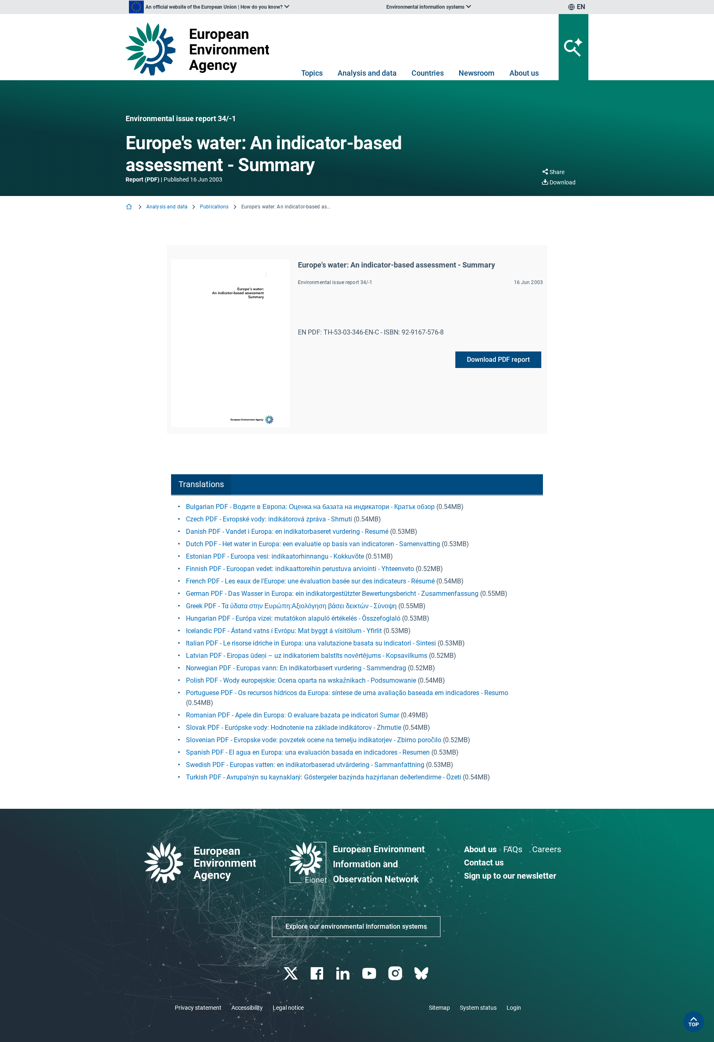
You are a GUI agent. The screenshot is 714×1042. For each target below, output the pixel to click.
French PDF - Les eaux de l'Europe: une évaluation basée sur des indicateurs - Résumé (310, 581)
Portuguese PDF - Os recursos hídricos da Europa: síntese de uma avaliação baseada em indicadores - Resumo (347, 693)
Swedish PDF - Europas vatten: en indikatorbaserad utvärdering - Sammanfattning (305, 765)
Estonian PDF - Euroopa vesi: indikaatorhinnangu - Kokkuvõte (275, 556)
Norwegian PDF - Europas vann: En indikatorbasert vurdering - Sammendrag (296, 668)
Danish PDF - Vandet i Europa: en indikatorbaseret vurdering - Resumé (287, 531)
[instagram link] (396, 973)
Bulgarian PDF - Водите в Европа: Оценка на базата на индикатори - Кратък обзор (310, 507)
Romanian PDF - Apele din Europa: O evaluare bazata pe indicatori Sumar (292, 715)
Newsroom (477, 73)
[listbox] (209, 7)
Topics (312, 73)
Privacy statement (198, 1007)
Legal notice (288, 1007)
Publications (214, 207)
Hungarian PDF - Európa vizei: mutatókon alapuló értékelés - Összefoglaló (293, 618)
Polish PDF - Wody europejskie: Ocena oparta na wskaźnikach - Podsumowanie (301, 680)
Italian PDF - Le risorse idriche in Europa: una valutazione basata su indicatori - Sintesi (311, 643)
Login (514, 1007)
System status (478, 1007)
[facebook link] (317, 973)
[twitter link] (291, 973)
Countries (428, 73)
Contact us (484, 863)
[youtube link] (370, 973)
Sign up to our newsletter (510, 876)
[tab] (201, 484)
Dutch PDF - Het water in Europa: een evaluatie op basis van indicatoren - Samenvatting (313, 544)
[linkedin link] (344, 973)
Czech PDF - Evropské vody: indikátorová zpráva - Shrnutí (269, 519)
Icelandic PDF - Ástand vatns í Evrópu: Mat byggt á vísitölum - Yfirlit (284, 631)
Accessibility (247, 1007)
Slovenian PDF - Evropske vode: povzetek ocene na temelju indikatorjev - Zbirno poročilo (313, 740)
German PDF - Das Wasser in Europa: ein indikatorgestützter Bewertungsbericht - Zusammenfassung (332, 593)
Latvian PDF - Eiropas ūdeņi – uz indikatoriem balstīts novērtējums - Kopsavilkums (306, 656)
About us (524, 73)
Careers (546, 849)
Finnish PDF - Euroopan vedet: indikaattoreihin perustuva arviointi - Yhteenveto (300, 569)
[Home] (130, 207)
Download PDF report (498, 359)
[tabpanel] (357, 642)
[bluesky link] (422, 973)
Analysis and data (367, 73)
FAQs (512, 849)
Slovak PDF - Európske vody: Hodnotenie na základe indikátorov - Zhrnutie (293, 727)
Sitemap (439, 1007)
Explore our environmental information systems (356, 926)
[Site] (201, 49)
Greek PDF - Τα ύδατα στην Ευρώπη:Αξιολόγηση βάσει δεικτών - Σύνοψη (291, 606)
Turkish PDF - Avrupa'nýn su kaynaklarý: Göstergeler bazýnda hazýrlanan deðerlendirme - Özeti (323, 777)
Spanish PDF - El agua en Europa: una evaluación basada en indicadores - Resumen (308, 752)
